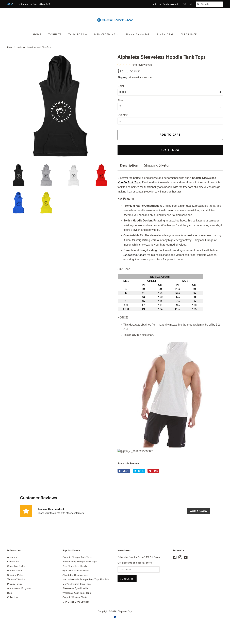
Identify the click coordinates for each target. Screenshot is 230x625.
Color (121, 86)
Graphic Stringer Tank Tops (76, 557)
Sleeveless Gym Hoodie (75, 588)
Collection (12, 597)
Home (37, 34)
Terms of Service (16, 579)
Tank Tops (76, 34)
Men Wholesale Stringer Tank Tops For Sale (85, 579)
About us (12, 557)
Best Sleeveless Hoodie (75, 566)
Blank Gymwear (138, 34)
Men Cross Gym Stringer (75, 602)
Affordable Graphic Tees (75, 575)
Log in (154, 4)
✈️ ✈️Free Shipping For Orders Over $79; (29, 4)
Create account (170, 4)
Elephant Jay (125, 611)
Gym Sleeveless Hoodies (75, 570)
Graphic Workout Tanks (74, 597)
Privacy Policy (14, 584)
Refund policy (14, 570)
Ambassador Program (19, 588)
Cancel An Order (16, 566)
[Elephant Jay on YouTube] (186, 558)
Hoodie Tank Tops (129, 182)
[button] (135, 65)
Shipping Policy (15, 575)
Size (120, 100)
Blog (9, 593)
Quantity (122, 115)
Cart (190, 4)
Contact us (13, 561)
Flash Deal (165, 34)
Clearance (189, 34)
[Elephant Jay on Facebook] (175, 558)
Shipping (122, 77)
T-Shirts (55, 34)
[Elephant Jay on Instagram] (180, 558)
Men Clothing (105, 34)
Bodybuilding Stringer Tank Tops (79, 561)
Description (129, 165)
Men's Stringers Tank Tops (76, 584)
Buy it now (170, 150)
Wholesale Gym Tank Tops (76, 593)
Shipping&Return (158, 165)
